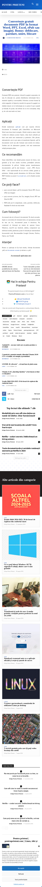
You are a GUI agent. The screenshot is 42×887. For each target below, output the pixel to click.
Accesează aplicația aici (21, 256)
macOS (18, 327)
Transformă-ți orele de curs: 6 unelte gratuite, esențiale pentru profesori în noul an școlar (21, 613)
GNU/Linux (6, 324)
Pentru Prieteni (18, 330)
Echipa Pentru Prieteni (14, 37)
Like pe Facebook (23, 299)
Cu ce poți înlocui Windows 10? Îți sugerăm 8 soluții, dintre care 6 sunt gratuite (18, 566)
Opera (10, 330)
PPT (37, 330)
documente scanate (13, 250)
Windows (14, 336)
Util (37, 37)
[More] (26, 80)
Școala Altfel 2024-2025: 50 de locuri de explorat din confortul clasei (19, 520)
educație (13, 321)
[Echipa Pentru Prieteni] (4, 38)
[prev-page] (3, 828)
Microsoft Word (26, 327)
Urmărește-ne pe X (23, 304)
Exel (28, 321)
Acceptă (21, 868)
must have (35, 327)
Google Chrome (15, 324)
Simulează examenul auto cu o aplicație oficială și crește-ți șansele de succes (19, 659)
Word (20, 336)
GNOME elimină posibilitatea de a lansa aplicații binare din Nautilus (11, 269)
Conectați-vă (36, 399)
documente (6, 321)
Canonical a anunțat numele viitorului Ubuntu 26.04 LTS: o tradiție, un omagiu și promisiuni (20, 355)
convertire (29, 319)
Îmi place (37, 394)
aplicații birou (33, 316)
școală (11, 333)
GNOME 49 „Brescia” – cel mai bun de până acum (19, 364)
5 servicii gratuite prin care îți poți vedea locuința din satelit (20, 749)
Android (19, 316)
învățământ (31, 324)
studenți (29, 333)
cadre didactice (13, 319)
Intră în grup (23, 301)
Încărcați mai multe (20, 390)
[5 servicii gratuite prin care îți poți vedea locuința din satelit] (21, 729)
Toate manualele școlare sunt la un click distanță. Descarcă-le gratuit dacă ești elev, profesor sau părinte (31, 271)
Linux (12, 327)
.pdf (14, 316)
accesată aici (22, 176)
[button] (39, 846)
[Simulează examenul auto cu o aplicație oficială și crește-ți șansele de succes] (21, 639)
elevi (19, 321)
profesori (5, 333)
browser (5, 319)
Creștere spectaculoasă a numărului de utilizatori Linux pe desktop (19, 704)
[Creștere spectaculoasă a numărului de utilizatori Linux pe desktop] (21, 684)
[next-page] (6, 828)
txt (3, 336)
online (4, 330)
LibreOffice (6, 327)
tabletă (35, 333)
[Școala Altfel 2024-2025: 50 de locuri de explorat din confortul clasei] (21, 500)
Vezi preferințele (21, 880)
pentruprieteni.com (29, 330)
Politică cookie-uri (19, 884)
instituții (23, 324)
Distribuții (5, 349)
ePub (23, 321)
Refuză (21, 874)
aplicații (17, 127)
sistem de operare (20, 333)
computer (22, 319)
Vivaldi (8, 336)
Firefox (33, 321)
